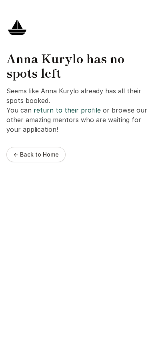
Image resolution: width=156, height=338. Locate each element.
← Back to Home (36, 154)
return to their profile (67, 110)
